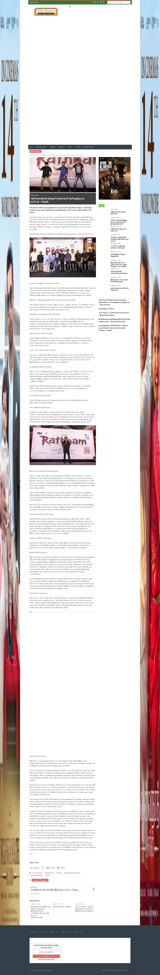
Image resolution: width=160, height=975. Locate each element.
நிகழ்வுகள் (43, 155)
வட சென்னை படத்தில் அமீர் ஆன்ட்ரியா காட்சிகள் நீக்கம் (118, 247)
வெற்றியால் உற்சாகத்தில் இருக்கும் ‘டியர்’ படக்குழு (54, 889)
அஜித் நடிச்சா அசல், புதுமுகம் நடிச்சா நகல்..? (118, 213)
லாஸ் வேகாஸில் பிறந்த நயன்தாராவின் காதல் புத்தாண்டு (119, 272)
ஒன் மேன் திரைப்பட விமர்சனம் (62, 906)
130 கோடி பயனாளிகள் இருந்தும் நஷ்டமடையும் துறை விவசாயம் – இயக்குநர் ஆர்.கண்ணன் (119, 222)
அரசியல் (52, 147)
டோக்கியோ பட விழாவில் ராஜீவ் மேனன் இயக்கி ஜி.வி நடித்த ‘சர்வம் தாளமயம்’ (120, 239)
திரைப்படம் (62, 147)
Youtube (80, 932)
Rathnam (58, 873)
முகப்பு (31, 147)
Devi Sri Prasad (37, 873)
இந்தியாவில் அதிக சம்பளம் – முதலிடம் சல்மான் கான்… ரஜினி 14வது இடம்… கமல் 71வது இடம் (119, 264)
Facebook (34, 932)
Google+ (56, 932)
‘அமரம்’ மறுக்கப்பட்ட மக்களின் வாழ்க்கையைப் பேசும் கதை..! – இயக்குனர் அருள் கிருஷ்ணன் (84, 909)
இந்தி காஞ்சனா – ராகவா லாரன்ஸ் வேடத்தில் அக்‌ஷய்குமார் (119, 281)
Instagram (68, 932)
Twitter (45, 932)
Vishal (48, 875)
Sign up (46, 956)
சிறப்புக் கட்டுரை (88, 147)
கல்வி (70, 147)
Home (31, 155)
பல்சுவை (78, 147)
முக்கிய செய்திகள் (41, 147)
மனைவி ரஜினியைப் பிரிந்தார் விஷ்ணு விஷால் (118, 255)
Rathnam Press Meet (37, 875)
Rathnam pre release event (72, 873)
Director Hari (49, 873)
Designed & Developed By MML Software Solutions (115, 970)
